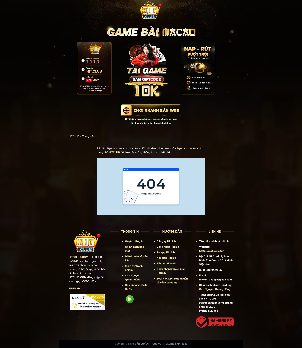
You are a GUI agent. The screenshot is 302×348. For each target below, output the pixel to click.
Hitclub (210, 241)
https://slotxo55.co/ (211, 250)
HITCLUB (129, 119)
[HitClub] (151, 9)
